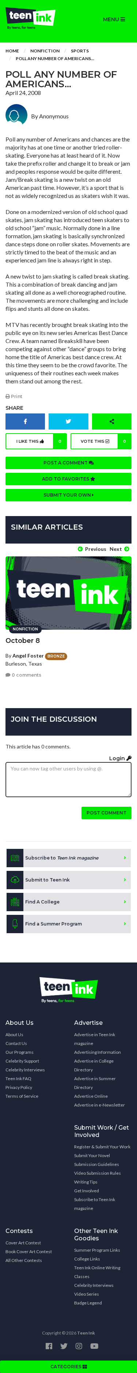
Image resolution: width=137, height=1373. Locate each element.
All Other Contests (23, 1260)
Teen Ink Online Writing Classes (97, 1272)
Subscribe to (61, 858)
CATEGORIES (66, 1366)
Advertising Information (97, 1052)
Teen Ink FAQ (18, 1078)
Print (16, 396)
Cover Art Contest (23, 1242)
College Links (87, 1259)
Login (117, 758)
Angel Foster (28, 655)
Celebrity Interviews (25, 1069)
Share (14, 408)
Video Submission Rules (97, 1173)
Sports (80, 51)
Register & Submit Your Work (102, 1146)
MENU (112, 19)
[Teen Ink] (34, 18)
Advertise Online (91, 1096)
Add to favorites (66, 479)
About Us (14, 1034)
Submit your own (67, 495)
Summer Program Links (97, 1250)
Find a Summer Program (53, 924)
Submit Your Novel (92, 1155)
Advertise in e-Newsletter (99, 1105)
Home (12, 51)
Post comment (106, 813)
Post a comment (66, 462)
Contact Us (16, 1043)
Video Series (86, 1294)
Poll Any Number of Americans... (55, 58)
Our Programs (19, 1052)
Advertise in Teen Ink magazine (94, 1039)
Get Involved (86, 1190)
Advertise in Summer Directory (95, 1083)
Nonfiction (45, 51)
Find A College (42, 902)
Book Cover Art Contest (28, 1251)
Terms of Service (21, 1096)
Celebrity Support (22, 1061)
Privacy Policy (18, 1087)
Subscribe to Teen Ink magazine (94, 1204)
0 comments (26, 675)
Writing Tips (86, 1182)
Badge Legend (88, 1303)
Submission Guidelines (96, 1164)
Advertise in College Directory (94, 1065)
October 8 (22, 641)
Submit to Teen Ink (47, 880)
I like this (38, 441)
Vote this (103, 441)
